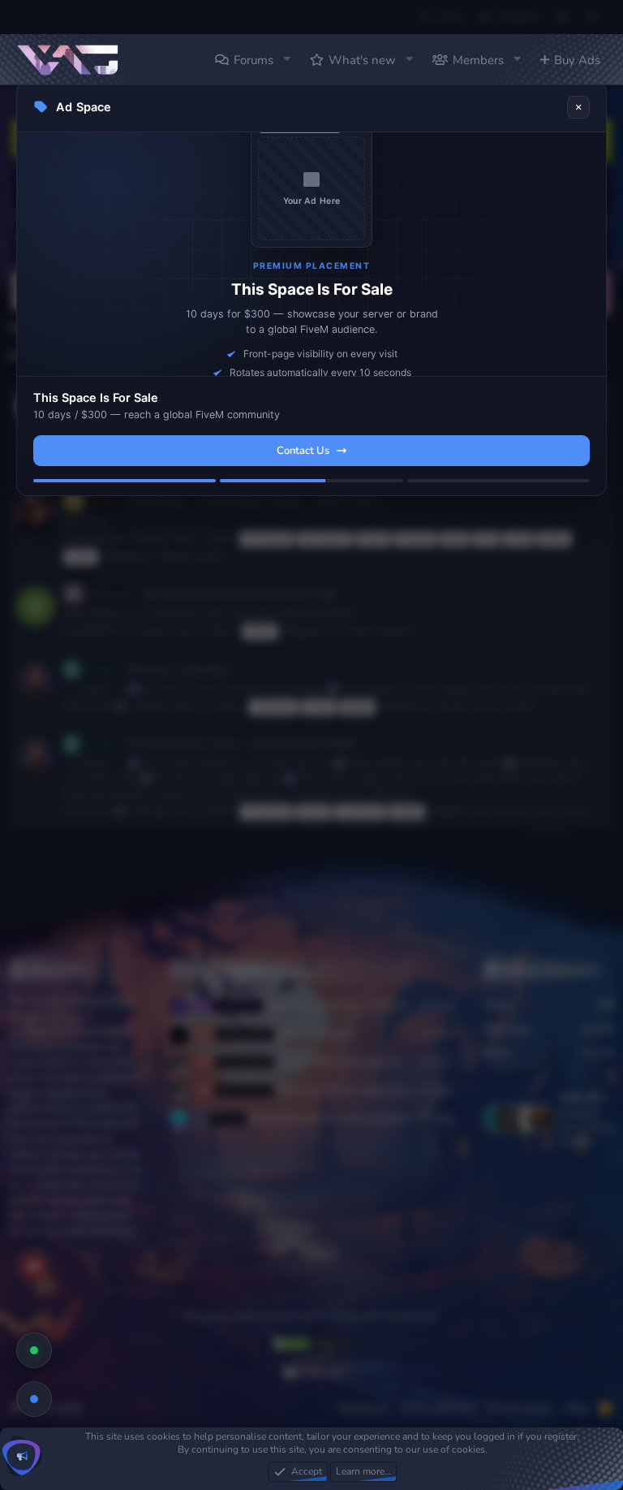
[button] (286, 60)
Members (478, 60)
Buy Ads (577, 60)
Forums (253, 60)
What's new (362, 60)
